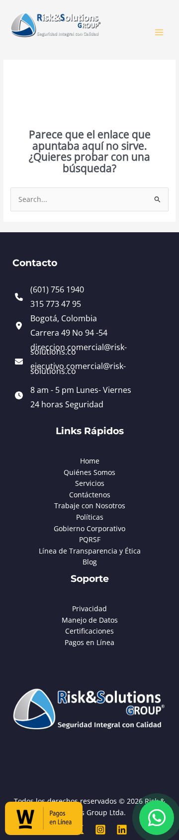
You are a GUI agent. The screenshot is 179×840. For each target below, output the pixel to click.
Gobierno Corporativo (89, 528)
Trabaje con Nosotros (89, 505)
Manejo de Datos (90, 620)
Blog (90, 561)
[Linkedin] (121, 829)
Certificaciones (89, 631)
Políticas (89, 517)
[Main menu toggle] (159, 32)
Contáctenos (89, 494)
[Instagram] (100, 829)
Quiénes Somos (89, 472)
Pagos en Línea (89, 642)
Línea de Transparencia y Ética (90, 551)
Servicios (89, 483)
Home (89, 461)
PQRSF (89, 539)
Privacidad (89, 608)
